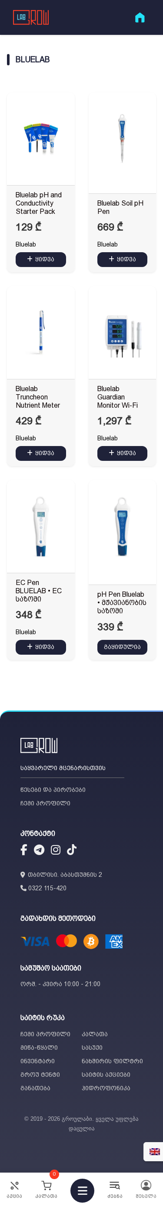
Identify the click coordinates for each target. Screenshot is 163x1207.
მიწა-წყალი (39, 1047)
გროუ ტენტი (40, 1074)
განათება (35, 1088)
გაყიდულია (122, 646)
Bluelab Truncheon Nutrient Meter (38, 397)
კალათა (95, 1034)
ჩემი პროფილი (45, 803)
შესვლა (146, 1196)
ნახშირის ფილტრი (112, 1061)
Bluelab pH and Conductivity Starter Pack (39, 203)
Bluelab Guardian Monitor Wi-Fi (117, 397)
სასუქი (92, 1047)
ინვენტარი (37, 1061)
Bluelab (26, 244)
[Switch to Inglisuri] (154, 1151)
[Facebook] (23, 851)
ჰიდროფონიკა (106, 1088)
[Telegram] (39, 851)
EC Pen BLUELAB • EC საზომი (39, 590)
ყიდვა (44, 259)
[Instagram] (55, 851)
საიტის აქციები (106, 1074)
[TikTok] (72, 851)
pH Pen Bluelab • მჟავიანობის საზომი (121, 602)
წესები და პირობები (53, 789)
